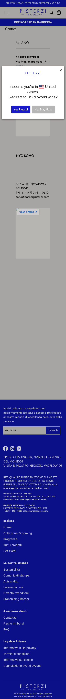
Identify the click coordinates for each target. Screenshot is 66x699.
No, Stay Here (43, 109)
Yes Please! (21, 109)
